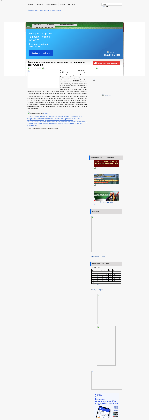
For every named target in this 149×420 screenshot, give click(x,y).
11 (98, 276)
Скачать (103, 256)
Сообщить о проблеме (40, 53)
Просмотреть (95, 256)
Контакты (62, 4)
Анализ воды (50, 25)
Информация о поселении (43, 27)
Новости (30, 4)
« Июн (93, 285)
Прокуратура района (67, 25)
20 (106, 278)
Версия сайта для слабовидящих (107, 63)
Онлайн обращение (51, 4)
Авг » (98, 285)
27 (106, 280)
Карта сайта (71, 4)
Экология (37, 25)
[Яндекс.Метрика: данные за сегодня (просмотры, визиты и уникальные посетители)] (97, 290)
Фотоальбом (39, 4)
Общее (28, 26)
